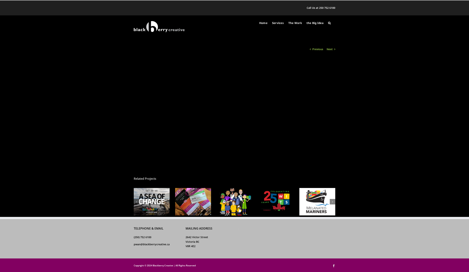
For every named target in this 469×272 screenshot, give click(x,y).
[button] (329, 23)
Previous (317, 49)
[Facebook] (238, 229)
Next (330, 49)
